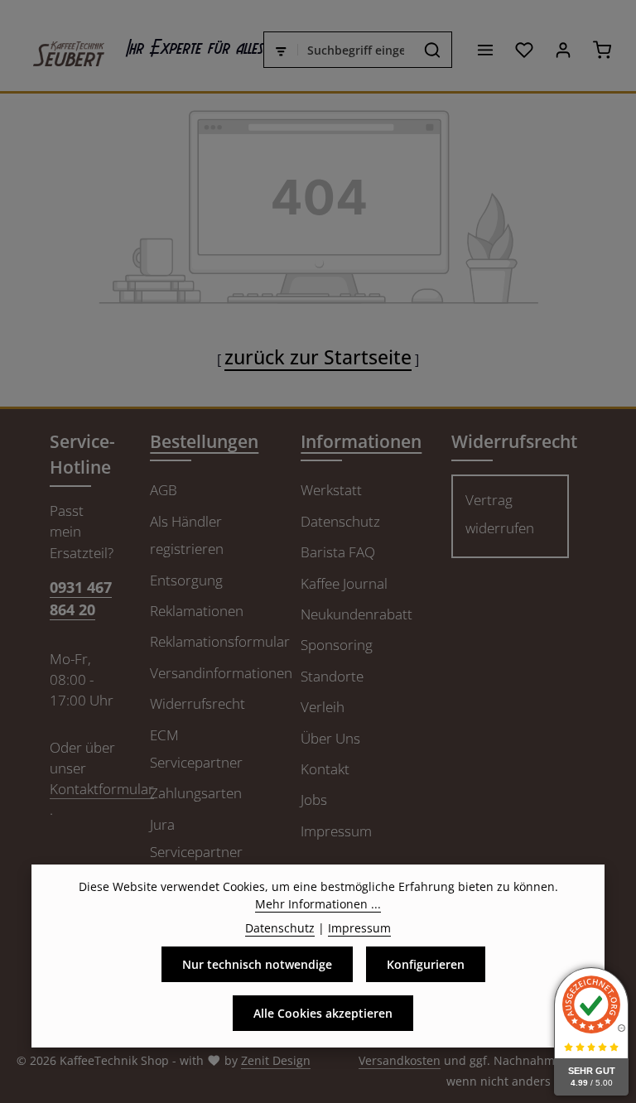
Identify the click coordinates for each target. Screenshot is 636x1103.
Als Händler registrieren (187, 535)
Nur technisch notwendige (257, 964)
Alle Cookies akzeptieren (323, 1013)
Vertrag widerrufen (499, 513)
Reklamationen (196, 610)
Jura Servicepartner (196, 838)
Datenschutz (340, 521)
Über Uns (330, 738)
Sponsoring (337, 644)
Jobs (314, 799)
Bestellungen (204, 441)
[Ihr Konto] (563, 50)
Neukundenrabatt (356, 614)
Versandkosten (400, 1060)
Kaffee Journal (344, 583)
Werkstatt (331, 489)
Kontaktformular (102, 788)
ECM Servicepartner (196, 748)
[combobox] (356, 49)
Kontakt (325, 768)
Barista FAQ (338, 551)
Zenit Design (276, 1060)
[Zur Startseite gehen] (60, 49)
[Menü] (485, 50)
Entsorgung (186, 580)
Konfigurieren (426, 964)
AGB (163, 489)
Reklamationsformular (220, 641)
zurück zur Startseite (318, 357)
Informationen (361, 441)
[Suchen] (432, 49)
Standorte (332, 676)
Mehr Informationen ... (318, 904)
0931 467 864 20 (81, 598)
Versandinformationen (221, 672)
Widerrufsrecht (197, 703)
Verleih (322, 706)
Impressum (336, 830)
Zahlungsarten (196, 792)
